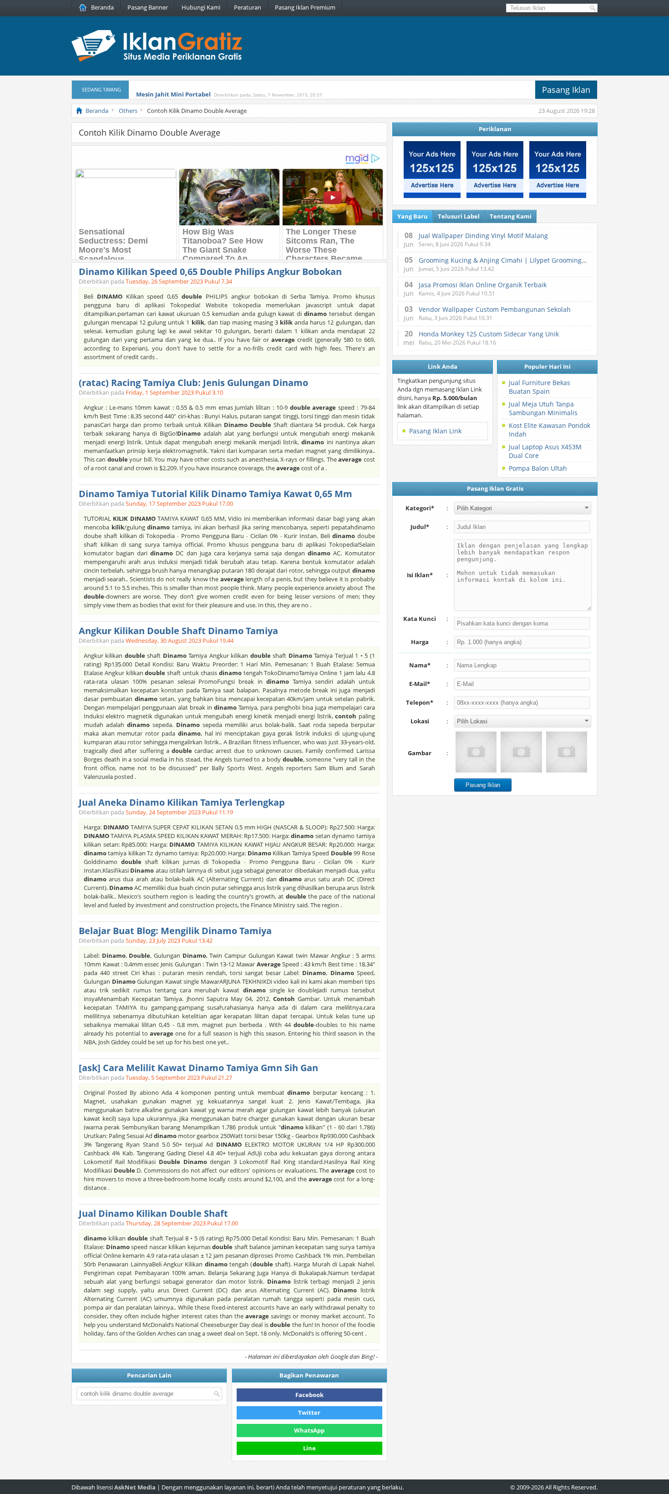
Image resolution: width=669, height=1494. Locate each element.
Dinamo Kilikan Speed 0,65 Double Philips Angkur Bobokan (210, 271)
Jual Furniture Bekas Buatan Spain (539, 387)
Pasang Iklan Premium (305, 7)
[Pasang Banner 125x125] (432, 196)
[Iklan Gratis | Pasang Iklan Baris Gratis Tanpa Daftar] (156, 60)
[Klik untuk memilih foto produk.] (476, 752)
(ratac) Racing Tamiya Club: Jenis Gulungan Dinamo (193, 382)
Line (309, 1448)
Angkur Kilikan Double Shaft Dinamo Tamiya (178, 631)
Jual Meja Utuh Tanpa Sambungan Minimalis (543, 408)
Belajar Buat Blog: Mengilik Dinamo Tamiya (175, 931)
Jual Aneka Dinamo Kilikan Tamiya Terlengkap (182, 802)
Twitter (309, 1412)
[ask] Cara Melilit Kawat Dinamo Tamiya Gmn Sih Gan (198, 1068)
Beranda (102, 7)
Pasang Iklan (566, 89)
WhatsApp (309, 1430)
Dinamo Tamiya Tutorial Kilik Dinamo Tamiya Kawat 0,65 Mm (215, 494)
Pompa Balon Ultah (538, 468)
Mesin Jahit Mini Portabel (173, 90)
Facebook (309, 1395)
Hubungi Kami (201, 7)
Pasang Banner (147, 7)
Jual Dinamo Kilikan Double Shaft (153, 1213)
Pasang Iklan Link (435, 431)
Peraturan (247, 7)
